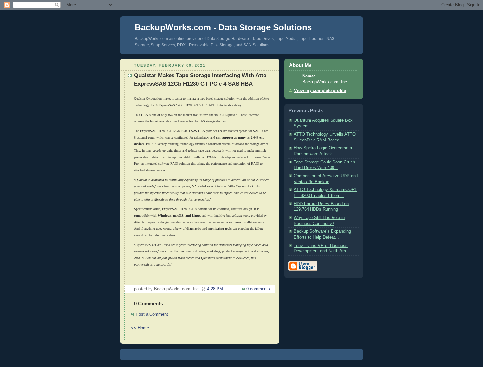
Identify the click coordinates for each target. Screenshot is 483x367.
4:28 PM (215, 289)
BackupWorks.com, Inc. (325, 82)
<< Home (140, 328)
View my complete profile (320, 90)
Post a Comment (152, 314)
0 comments (258, 289)
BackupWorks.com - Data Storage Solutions (223, 27)
